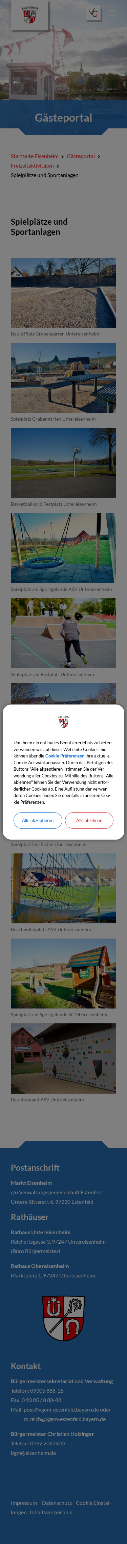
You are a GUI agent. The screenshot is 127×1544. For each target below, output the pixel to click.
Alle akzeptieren (38, 820)
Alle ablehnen (89, 820)
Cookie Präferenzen (64, 755)
